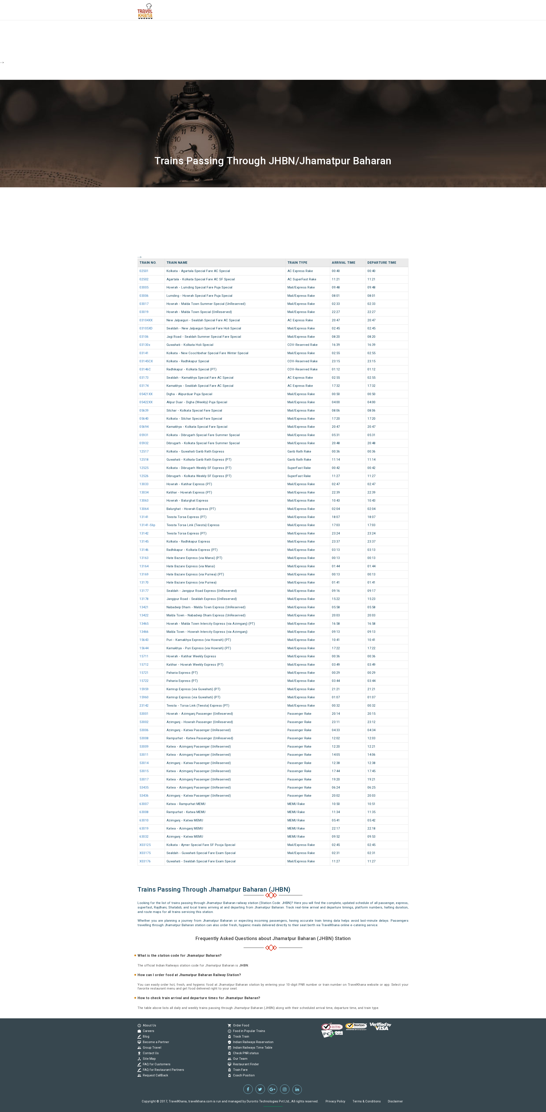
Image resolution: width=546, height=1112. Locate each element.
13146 (144, 550)
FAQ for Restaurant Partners (162, 1069)
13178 (144, 599)
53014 (144, 763)
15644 (144, 648)
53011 (144, 755)
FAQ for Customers (156, 1064)
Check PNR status (245, 1053)
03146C (145, 369)
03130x (144, 345)
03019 (144, 312)
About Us (148, 1025)
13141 (144, 517)
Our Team (239, 1058)
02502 (144, 279)
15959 (144, 689)
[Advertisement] (128, 30)
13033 (144, 484)
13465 (144, 624)
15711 (144, 656)
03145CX (146, 361)
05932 (144, 443)
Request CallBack (154, 1075)
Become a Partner (155, 1042)
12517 (144, 451)
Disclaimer (395, 1101)
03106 (144, 337)
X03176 (145, 861)
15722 (144, 681)
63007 (144, 804)
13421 (144, 607)
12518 (144, 459)
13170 (144, 582)
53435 (144, 787)
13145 (144, 541)
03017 (144, 304)
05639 (144, 410)
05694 (144, 427)
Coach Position (243, 1075)
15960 (144, 697)
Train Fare (239, 1069)
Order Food (240, 1025)
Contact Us (150, 1053)
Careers (147, 1031)
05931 (144, 435)
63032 (144, 836)
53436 (144, 796)
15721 (144, 673)
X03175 (145, 853)
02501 (144, 271)
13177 (144, 591)
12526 (144, 476)
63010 (144, 820)
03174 (144, 386)
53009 (144, 746)
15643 (144, 640)
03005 (144, 287)
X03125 (145, 845)
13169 (144, 574)
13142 (144, 533)
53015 (144, 771)
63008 (144, 812)
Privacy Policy (336, 1101)
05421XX (146, 394)
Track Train (240, 1036)
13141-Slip (147, 525)
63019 (144, 828)
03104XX (146, 320)
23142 (144, 705)
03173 (144, 378)
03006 (144, 296)
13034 (144, 492)
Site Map (148, 1058)
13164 (144, 566)
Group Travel (151, 1047)
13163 (144, 558)
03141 (144, 353)
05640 (144, 419)
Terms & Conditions (367, 1101)
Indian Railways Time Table (251, 1047)
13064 (144, 509)
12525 (144, 468)
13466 (144, 632)
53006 (144, 730)
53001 (144, 714)
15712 (144, 665)
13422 (144, 615)
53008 (144, 738)
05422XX (146, 402)
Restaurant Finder (245, 1064)
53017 (144, 779)
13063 (144, 500)
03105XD (146, 328)
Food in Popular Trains (248, 1031)
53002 (144, 722)
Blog (145, 1036)
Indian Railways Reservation (252, 1042)
